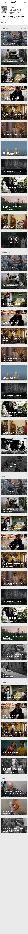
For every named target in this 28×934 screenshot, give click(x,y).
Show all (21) (24, 28)
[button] (2, 2)
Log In (25, 2)
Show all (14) (24, 252)
